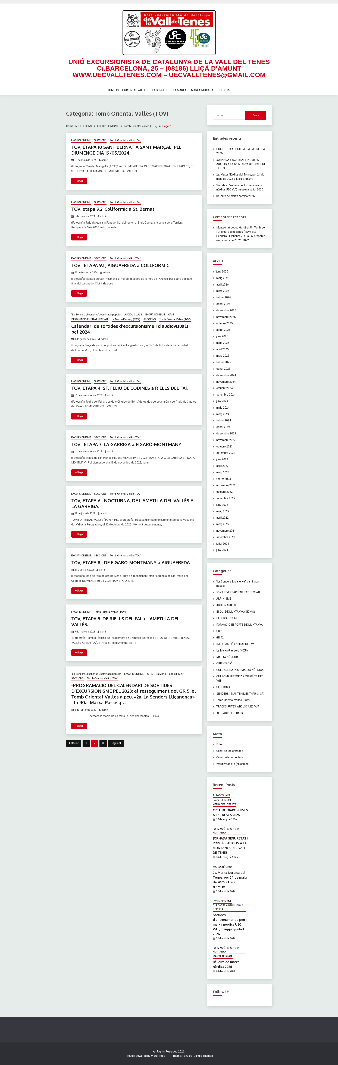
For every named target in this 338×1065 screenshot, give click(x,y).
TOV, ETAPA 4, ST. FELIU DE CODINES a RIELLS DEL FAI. (129, 388)
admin (104, 160)
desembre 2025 (226, 310)
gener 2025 (223, 368)
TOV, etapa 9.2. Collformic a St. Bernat (112, 209)
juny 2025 (222, 336)
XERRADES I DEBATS (229, 713)
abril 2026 (222, 284)
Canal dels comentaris (230, 757)
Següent (116, 743)
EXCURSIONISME (81, 140)
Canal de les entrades (229, 751)
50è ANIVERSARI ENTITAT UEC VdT (238, 592)
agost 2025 (223, 329)
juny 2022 (222, 504)
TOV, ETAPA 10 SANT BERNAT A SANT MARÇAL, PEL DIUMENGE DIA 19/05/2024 (126, 150)
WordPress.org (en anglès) (232, 764)
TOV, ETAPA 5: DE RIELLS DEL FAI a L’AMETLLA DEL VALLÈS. (125, 621)
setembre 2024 (225, 394)
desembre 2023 (226, 433)
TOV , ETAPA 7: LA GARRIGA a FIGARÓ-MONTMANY (126, 444)
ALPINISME (223, 598)
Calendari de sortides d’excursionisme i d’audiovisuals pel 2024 (129, 329)
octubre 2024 (224, 388)
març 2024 (222, 414)
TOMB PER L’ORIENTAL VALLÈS (128, 90)
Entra (219, 744)
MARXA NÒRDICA (202, 90)
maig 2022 (222, 511)
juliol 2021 (222, 543)
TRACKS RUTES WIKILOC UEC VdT (237, 706)
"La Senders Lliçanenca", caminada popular (96, 314)
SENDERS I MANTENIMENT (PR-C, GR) (240, 693)
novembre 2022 (226, 485)
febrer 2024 (223, 420)
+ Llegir (79, 181)
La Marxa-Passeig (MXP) (126, 319)
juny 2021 (222, 550)
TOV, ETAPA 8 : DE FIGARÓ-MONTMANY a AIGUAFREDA (130, 562)
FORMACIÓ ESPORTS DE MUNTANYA (239, 624)
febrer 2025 (223, 362)
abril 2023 (222, 466)
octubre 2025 (224, 323)
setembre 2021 (225, 537)
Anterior (74, 743)
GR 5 (171, 314)
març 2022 (222, 524)
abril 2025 (222, 349)
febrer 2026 (223, 297)
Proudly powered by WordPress (146, 1055)
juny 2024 (222, 401)
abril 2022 (222, 517)
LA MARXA (179, 90)
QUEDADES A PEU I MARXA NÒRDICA (240, 670)
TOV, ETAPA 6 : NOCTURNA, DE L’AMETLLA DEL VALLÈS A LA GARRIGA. (132, 503)
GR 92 (220, 637)
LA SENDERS (160, 90)
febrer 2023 (223, 479)
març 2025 (222, 355)
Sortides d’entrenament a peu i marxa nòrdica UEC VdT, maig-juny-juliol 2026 (230, 924)
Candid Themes (203, 1055)
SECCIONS (100, 140)
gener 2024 (223, 427)
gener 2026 (223, 304)
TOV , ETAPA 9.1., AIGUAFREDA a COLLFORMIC (120, 265)
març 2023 (222, 472)
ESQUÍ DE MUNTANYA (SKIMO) (235, 611)
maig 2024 (222, 407)
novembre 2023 (226, 440)
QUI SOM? (224, 90)
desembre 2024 (226, 375)
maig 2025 (222, 342)
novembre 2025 (226, 317)
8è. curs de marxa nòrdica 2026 (235, 196)
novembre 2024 (226, 381)
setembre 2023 (225, 453)
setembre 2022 (225, 498)
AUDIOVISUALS (133, 314)
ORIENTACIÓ (224, 663)
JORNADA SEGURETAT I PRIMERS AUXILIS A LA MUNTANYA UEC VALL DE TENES (241, 164)
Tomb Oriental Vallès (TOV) (125, 140)
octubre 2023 (224, 446)
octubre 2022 (224, 491)
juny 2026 (222, 271)
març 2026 (222, 291)
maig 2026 (222, 278)
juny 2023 (222, 459)
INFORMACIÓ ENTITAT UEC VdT (89, 319)
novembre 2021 (226, 530)
